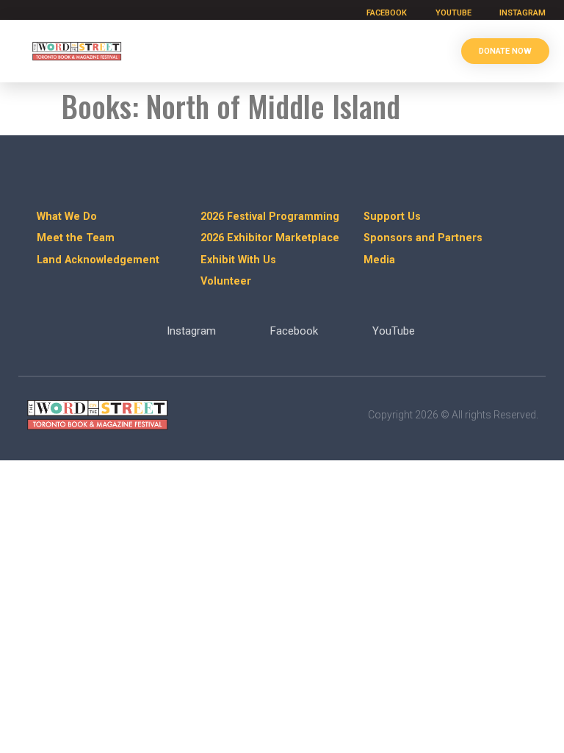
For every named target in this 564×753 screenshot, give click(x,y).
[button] (428, 51)
